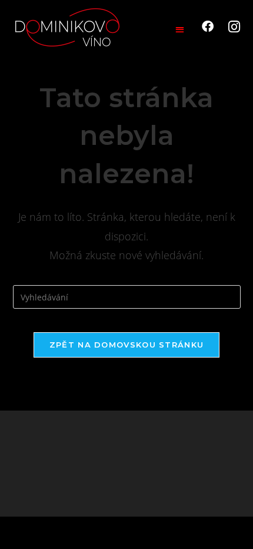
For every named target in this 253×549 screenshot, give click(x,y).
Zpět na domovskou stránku (126, 344)
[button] (180, 29)
